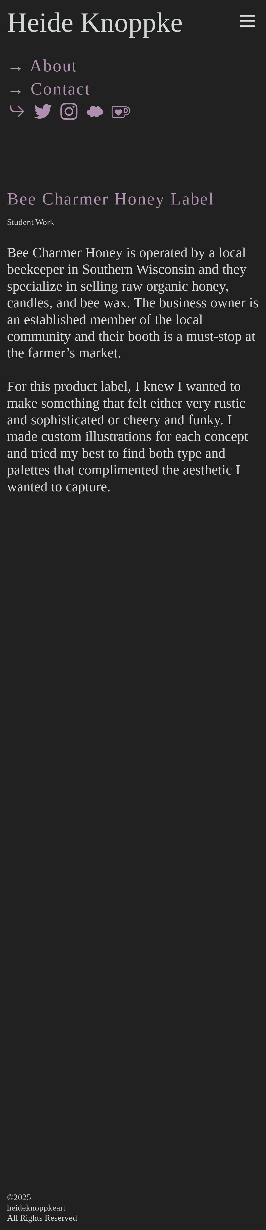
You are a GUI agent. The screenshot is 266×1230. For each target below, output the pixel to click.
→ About (42, 65)
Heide (40, 22)
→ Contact (49, 88)
